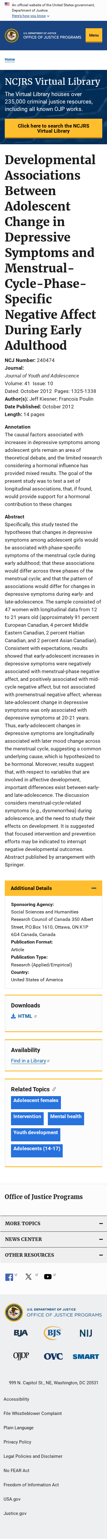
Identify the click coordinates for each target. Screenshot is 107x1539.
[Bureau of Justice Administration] (21, 1337)
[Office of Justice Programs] (12, 36)
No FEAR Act (16, 1470)
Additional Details (31, 888)
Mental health (66, 1116)
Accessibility (16, 1399)
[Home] (52, 35)
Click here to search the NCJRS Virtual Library (53, 128)
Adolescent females (36, 1100)
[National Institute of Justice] (86, 1337)
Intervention (27, 1116)
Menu (94, 35)
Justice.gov (15, 1513)
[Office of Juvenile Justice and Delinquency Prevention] (21, 1361)
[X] (31, 1278)
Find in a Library (28, 1061)
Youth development (35, 1132)
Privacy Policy (17, 1442)
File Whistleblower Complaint (33, 1413)
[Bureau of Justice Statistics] (53, 1341)
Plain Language (19, 1427)
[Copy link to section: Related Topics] (53, 1089)
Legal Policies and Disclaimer (33, 1456)
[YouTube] (49, 1278)
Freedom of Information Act (31, 1485)
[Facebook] (11, 1278)
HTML (25, 1016)
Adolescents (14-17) (36, 1148)
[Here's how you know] (53, 10)
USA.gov (12, 1499)
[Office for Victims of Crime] (53, 1360)
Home (10, 59)
